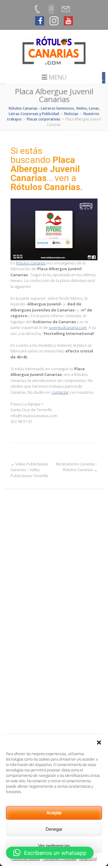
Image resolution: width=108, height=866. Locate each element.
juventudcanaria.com (68, 327)
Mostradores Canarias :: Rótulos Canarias (77, 467)
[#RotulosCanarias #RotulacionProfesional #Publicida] (54, 529)
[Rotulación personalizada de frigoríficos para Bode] (54, 685)
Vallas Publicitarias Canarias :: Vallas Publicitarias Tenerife (29, 469)
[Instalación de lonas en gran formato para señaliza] (54, 633)
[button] (99, 742)
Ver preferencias (54, 845)
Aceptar (54, 812)
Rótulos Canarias (31, 263)
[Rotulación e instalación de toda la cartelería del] (54, 581)
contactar (60, 392)
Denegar (54, 829)
